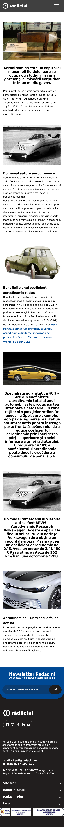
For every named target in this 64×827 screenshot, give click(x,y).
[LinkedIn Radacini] (23, 725)
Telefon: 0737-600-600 (18, 764)
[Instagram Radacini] (12, 724)
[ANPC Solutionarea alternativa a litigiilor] (15, 812)
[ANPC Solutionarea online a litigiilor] (48, 812)
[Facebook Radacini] (7, 724)
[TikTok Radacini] (18, 724)
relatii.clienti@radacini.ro (19, 760)
